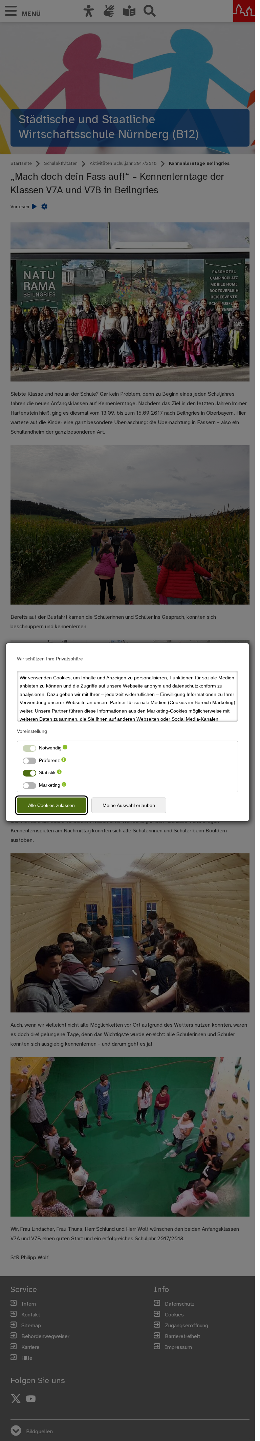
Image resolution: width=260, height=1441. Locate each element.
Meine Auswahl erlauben (129, 805)
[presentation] (65, 748)
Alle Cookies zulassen (51, 805)
